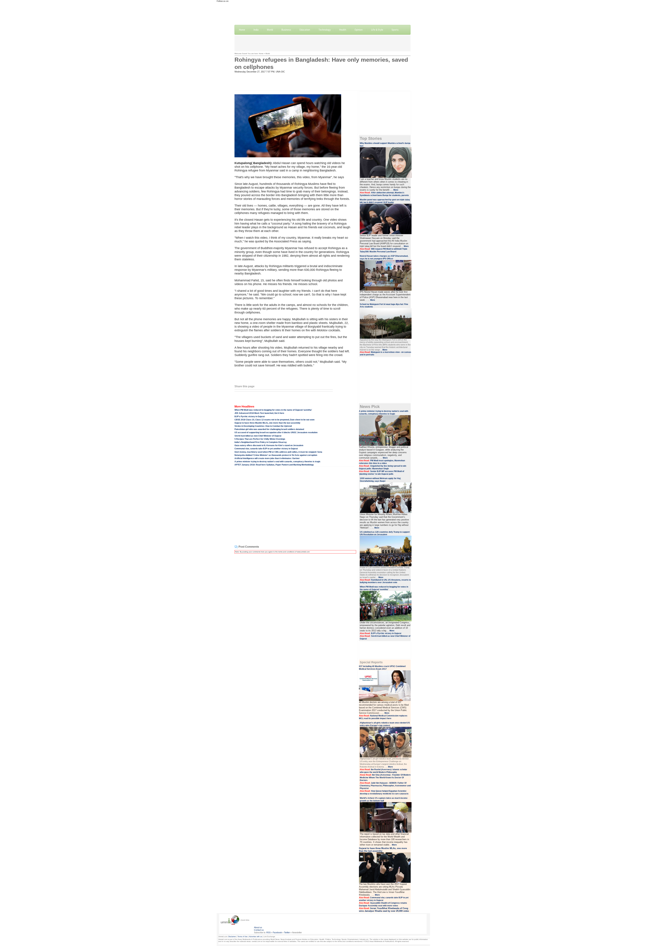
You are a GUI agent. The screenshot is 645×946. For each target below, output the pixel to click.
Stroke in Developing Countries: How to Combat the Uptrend (263, 426)
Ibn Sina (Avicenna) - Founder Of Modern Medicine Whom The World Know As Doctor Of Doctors (385, 777)
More (395, 190)
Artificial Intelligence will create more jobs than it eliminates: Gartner (267, 458)
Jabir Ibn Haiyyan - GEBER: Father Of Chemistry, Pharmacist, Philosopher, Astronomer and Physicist (385, 786)
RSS (268, 932)
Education (304, 29)
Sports (395, 29)
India (256, 29)
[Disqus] (294, 598)
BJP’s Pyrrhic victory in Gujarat (249, 416)
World (270, 29)
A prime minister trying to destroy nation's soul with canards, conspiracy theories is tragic (277, 461)
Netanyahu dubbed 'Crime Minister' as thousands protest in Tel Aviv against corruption (275, 455)
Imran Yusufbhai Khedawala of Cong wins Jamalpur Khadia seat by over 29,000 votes (384, 909)
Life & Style (377, 29)
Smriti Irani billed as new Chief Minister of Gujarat (257, 436)
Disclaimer (232, 936)
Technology (324, 29)
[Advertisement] (322, 43)
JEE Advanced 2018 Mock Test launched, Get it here (259, 413)
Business (286, 29)
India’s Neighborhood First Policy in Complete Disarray (260, 442)
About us (258, 927)
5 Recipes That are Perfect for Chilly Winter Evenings (259, 439)
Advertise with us (255, 936)
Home (242, 29)
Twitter (287, 932)
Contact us (259, 930)
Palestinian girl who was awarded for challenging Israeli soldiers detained (269, 429)
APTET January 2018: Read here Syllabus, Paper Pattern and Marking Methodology (274, 465)
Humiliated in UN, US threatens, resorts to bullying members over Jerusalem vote (385, 581)
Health (342, 29)
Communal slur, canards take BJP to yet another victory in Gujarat (266, 448)
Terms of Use (243, 936)
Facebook (277, 932)
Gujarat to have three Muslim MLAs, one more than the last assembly (267, 423)
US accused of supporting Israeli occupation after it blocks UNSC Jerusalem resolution (275, 432)
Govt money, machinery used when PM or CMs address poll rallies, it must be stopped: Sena (278, 452)
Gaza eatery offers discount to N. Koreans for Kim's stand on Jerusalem (268, 445)
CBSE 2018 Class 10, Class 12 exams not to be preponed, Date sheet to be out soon (274, 420)
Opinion (359, 29)
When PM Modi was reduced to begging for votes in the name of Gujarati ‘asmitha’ (273, 410)
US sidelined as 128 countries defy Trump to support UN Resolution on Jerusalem (385, 533)
